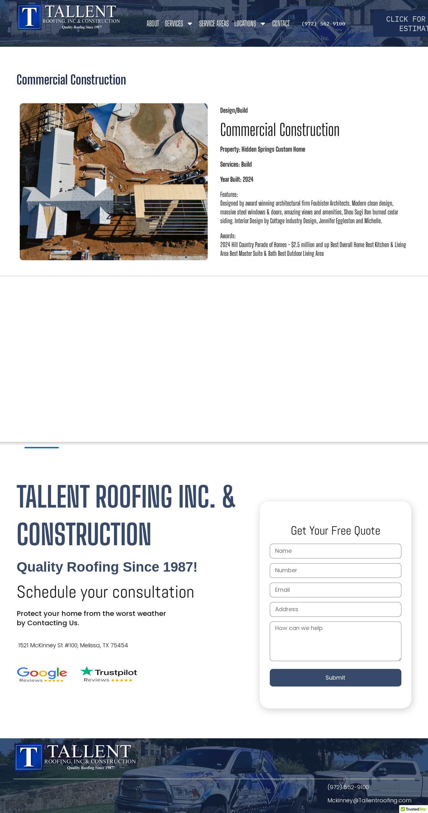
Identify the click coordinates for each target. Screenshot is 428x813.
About (153, 23)
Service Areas (214, 23)
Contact (281, 23)
